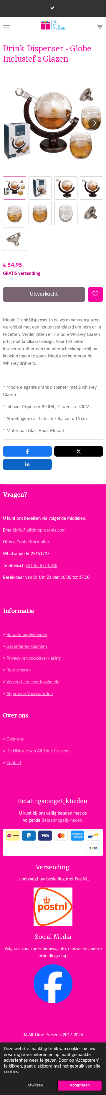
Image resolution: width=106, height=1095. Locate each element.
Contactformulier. (33, 542)
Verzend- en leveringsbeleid (32, 682)
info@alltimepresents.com (40, 530)
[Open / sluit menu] (6, 27)
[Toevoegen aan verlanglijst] (95, 294)
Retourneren (18, 670)
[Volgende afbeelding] (94, 124)
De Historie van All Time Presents (38, 751)
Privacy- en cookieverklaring (33, 658)
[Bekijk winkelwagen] (99, 27)
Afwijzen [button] (35, 1085)
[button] (14, 188)
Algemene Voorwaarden (29, 694)
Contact (13, 763)
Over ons (15, 739)
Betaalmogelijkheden (26, 635)
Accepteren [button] (80, 1085)
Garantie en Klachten (26, 646)
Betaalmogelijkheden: (62, 820)
